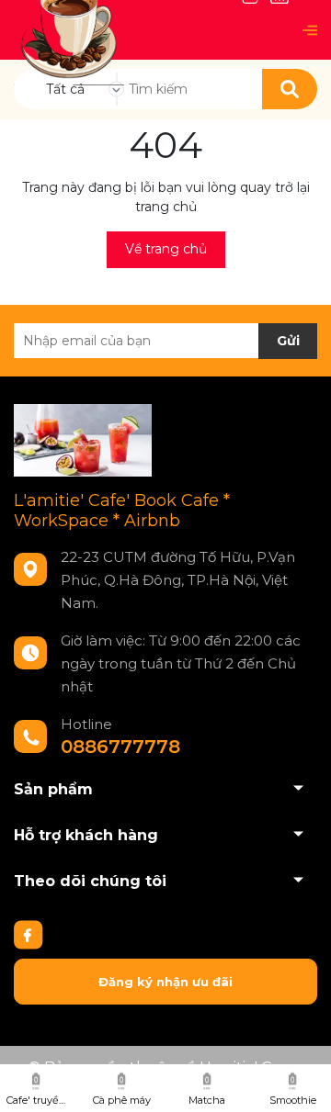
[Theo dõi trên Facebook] (28, 933)
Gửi (288, 340)
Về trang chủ (166, 249)
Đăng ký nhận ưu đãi (165, 981)
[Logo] (69, 29)
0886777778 (120, 747)
